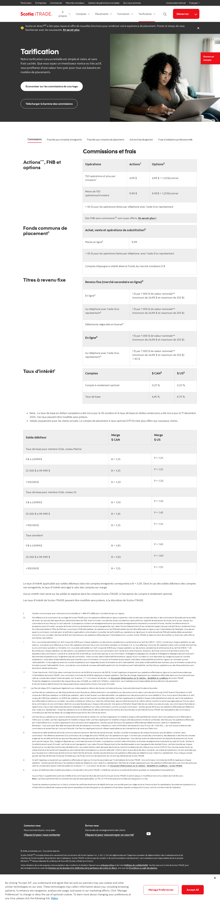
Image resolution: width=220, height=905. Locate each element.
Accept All (193, 889)
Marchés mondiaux (75, 2)
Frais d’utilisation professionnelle (175, 139)
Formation (123, 13)
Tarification (145, 13)
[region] (110, 889)
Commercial (56, 2)
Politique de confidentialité (136, 865)
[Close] (214, 877)
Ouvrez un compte (208, 58)
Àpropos (63, 13)
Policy (54, 898)
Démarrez (183, 13)
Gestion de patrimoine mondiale (103, 2)
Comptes (81, 13)
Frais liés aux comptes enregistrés (64, 139)
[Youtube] (148, 834)
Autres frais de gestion (141, 139)
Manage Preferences (160, 889)
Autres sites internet (176, 2)
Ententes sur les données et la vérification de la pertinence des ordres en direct (82, 868)
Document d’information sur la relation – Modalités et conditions (139, 678)
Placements (101, 13)
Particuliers (26, 2)
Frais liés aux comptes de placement (105, 139)
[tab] (35, 140)
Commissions (35, 139)
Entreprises (40, 2)
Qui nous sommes (132, 2)
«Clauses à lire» (107, 865)
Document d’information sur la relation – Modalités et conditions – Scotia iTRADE (146, 766)
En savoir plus (71, 29)
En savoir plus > (147, 218)
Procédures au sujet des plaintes (143, 868)
